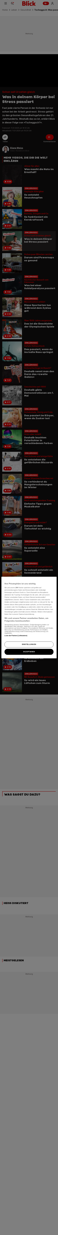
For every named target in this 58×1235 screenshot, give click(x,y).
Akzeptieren (29, 652)
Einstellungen (29, 644)
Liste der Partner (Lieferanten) (16, 635)
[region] (28, 617)
